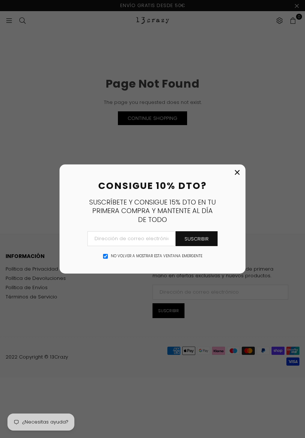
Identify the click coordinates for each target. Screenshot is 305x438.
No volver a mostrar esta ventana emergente (156, 256)
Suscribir (196, 238)
